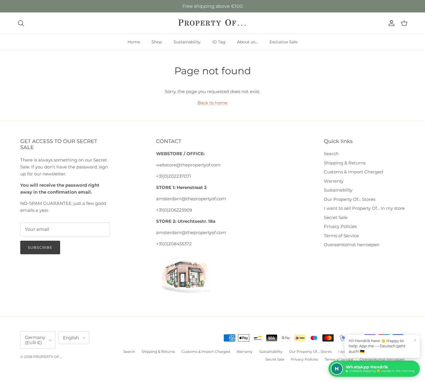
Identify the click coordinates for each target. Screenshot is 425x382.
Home (134, 41)
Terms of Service (341, 235)
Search (331, 153)
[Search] (20, 23)
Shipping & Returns (344, 163)
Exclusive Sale (283, 41)
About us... (247, 41)
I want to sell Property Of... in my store (364, 208)
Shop (156, 41)
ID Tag (219, 41)
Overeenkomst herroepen (352, 244)
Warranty (333, 181)
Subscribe (40, 247)
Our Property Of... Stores (349, 199)
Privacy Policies (340, 226)
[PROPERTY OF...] (212, 23)
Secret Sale (336, 217)
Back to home (212, 102)
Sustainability (187, 41)
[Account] (390, 23)
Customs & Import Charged (353, 172)
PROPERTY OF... (47, 357)
